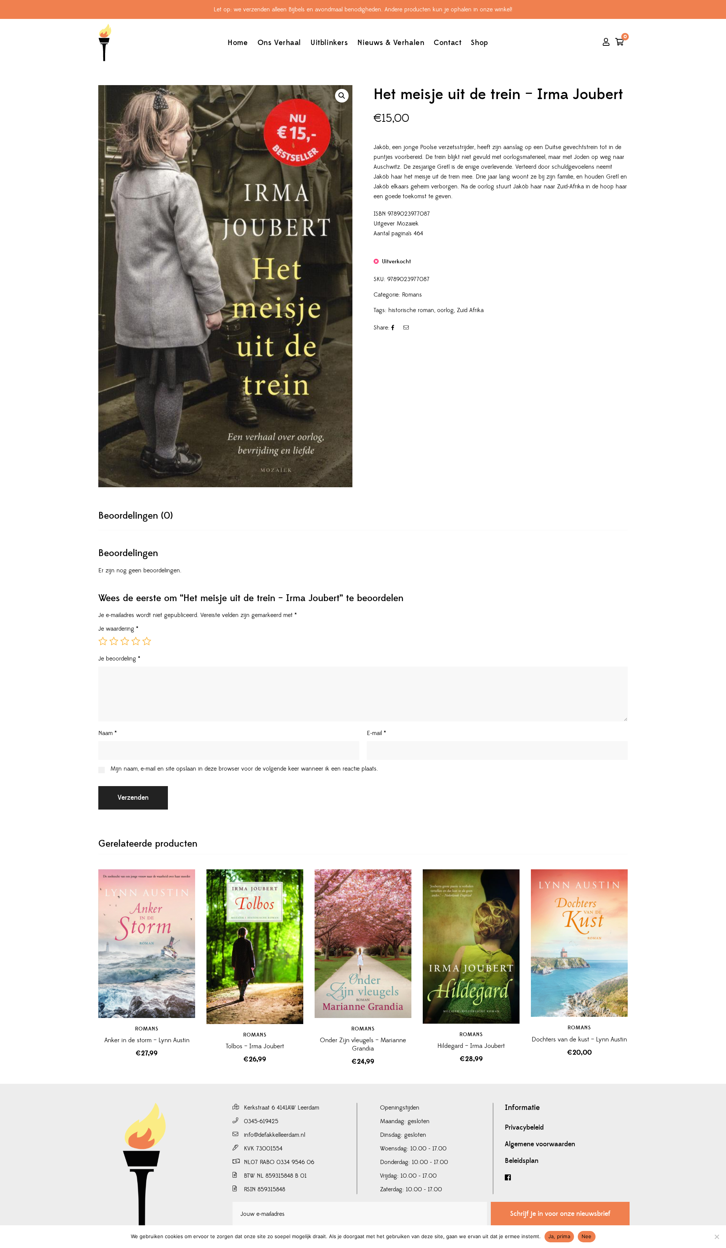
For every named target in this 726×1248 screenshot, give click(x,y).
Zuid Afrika (470, 310)
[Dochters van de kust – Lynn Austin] (579, 943)
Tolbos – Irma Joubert (255, 1046)
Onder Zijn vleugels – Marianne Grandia (363, 1044)
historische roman (411, 310)
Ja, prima (559, 1236)
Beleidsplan (521, 1161)
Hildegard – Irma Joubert (471, 1046)
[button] (342, 96)
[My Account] (606, 43)
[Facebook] (567, 1178)
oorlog (445, 310)
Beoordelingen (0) (135, 516)
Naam (107, 733)
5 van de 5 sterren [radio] (146, 641)
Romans (412, 294)
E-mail (376, 733)
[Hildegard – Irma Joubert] (471, 946)
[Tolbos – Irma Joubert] (254, 946)
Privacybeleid (524, 1127)
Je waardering (118, 629)
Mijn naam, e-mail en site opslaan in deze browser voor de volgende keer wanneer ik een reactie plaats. (244, 768)
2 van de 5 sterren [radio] (113, 641)
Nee (587, 1236)
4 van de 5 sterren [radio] (135, 641)
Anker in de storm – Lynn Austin (146, 1040)
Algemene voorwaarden (540, 1144)
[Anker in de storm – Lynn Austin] (146, 943)
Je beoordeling (119, 658)
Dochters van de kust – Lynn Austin (579, 1039)
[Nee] (716, 1236)
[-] (104, 42)
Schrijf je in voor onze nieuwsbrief (560, 1213)
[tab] (135, 516)
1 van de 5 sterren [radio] (102, 641)
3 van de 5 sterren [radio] (124, 641)
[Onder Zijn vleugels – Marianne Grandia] (363, 943)
